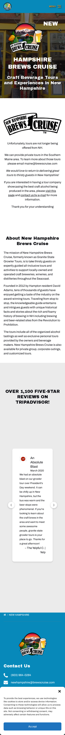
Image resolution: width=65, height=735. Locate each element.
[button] (59, 691)
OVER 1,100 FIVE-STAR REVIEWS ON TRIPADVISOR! (32, 397)
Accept (32, 726)
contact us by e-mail (33, 195)
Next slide (54, 505)
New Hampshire (19, 615)
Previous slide (11, 505)
